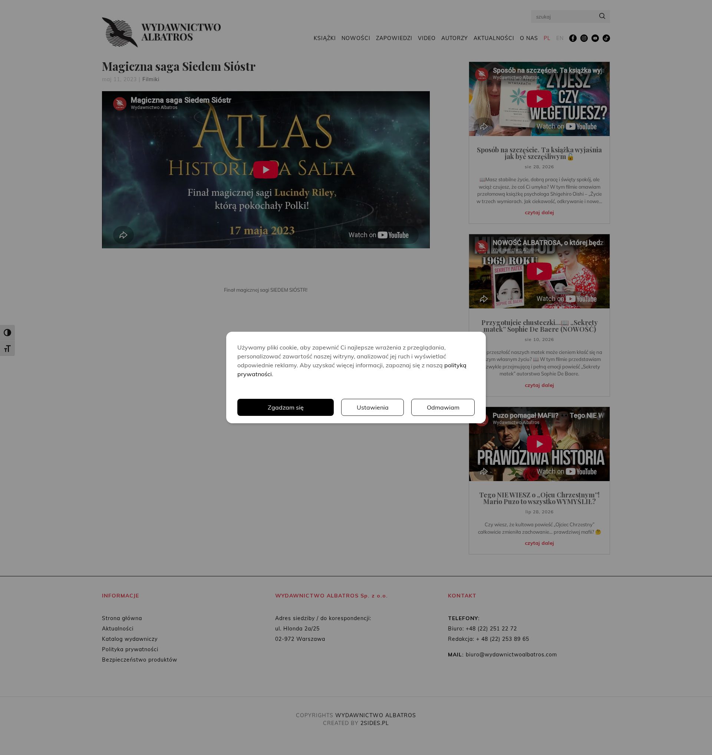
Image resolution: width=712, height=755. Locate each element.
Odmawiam (443, 407)
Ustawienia (373, 407)
